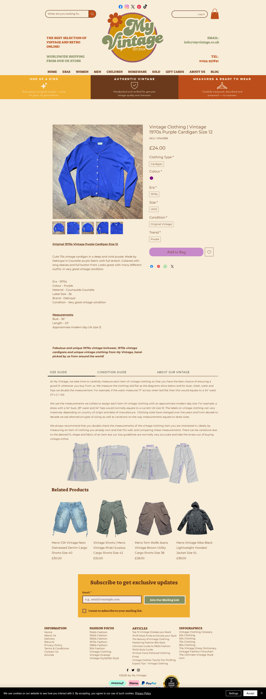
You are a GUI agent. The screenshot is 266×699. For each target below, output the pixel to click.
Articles (49, 655)
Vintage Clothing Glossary (195, 632)
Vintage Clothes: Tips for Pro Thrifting (154, 660)
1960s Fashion (98, 638)
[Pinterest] (139, 6)
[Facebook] (120, 6)
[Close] (261, 693)
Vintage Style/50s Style (104, 658)
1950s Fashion (98, 635)
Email (87, 592)
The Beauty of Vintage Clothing (150, 639)
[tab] (71, 372)
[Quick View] (71, 519)
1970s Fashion (98, 642)
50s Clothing (187, 635)
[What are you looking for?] (92, 13)
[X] (133, 6)
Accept (250, 693)
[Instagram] (126, 6)
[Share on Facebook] (151, 266)
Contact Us (51, 651)
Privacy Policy (143, 693)
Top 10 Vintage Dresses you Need (151, 632)
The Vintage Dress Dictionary (197, 648)
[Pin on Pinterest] (158, 266)
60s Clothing (187, 638)
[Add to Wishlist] (209, 252)
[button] (214, 14)
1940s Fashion (98, 632)
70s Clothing (187, 641)
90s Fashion (97, 648)
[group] (133, 532)
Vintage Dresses (100, 655)
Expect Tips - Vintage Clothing (150, 663)
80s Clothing (187, 645)
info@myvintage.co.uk (201, 42)
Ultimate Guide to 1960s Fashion (151, 646)
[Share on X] (172, 266)
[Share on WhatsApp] (165, 266)
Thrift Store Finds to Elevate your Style (154, 635)
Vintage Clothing (100, 651)
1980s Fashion (98, 645)
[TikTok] (145, 6)
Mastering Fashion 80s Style (148, 642)
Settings (233, 693)
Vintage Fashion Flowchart (196, 651)
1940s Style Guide (142, 649)
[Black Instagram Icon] (138, 670)
